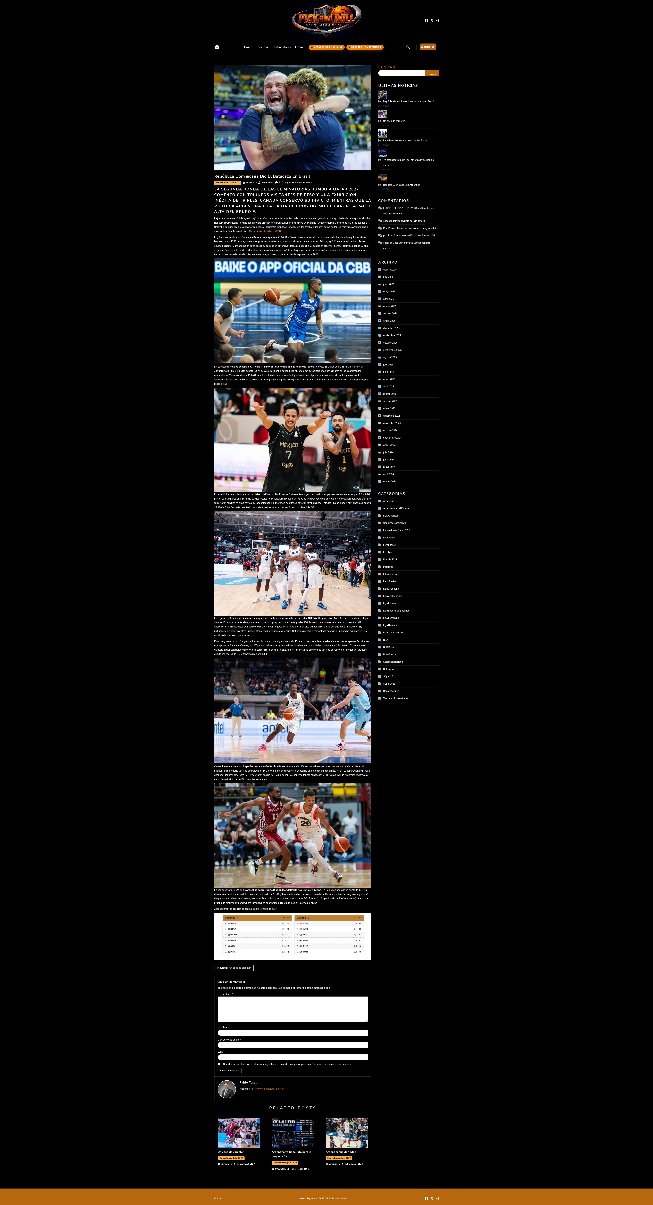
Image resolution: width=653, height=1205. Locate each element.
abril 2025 (388, 386)
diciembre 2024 (391, 415)
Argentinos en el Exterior (396, 508)
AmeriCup (388, 501)
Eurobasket (389, 545)
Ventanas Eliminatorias (395, 698)
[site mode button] (217, 47)
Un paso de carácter (231, 1152)
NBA (385, 640)
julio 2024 (388, 452)
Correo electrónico (229, 1039)
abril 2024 (388, 474)
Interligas (388, 566)
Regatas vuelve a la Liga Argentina (401, 185)
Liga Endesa (389, 603)
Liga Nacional (390, 625)
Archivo (300, 47)
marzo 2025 (389, 393)
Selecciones (389, 669)
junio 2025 (388, 372)
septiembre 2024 (392, 437)
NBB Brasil (388, 647)
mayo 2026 (389, 291)
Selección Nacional (302, 182)
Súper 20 (388, 676)
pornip (386, 235)
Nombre (223, 1027)
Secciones (263, 47)
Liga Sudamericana (393, 632)
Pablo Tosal (267, 182)
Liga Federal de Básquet (396, 610)
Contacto (219, 1198)
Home (248, 47)
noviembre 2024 (392, 423)
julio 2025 (388, 364)
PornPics (388, 228)
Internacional (390, 574)
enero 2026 (389, 320)
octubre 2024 (390, 430)
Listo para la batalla (414, 221)
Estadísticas (282, 47)
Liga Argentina (391, 588)
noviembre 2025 (392, 335)
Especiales (389, 537)
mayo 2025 (389, 379)
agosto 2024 (390, 445)
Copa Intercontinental (394, 523)
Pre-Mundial (389, 654)
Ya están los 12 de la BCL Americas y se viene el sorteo (408, 163)
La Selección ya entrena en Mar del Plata (405, 140)
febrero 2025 (390, 401)
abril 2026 (388, 299)
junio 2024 (388, 459)
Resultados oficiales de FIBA (265, 231)
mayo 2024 (389, 467)
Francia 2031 (390, 559)
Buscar (387, 67)
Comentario (225, 994)
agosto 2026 (390, 269)
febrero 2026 (390, 313)
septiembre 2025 (392, 350)
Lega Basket (390, 581)
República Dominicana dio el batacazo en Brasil (408, 101)
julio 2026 (388, 277)
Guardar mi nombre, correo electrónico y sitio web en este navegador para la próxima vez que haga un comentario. (287, 1064)
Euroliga (387, 552)
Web (220, 1051)
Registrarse (427, 46)
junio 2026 (388, 284)
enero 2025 (389, 408)
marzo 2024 (389, 481)
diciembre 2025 (391, 328)
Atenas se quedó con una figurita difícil (417, 228)
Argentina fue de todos (341, 1152)
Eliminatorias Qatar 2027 (227, 182)
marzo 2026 (389, 306)
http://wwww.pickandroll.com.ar (266, 1088)
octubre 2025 (390, 342)
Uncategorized (391, 691)
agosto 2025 (390, 357)
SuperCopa (389, 683)
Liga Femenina (391, 618)
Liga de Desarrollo (392, 596)
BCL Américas (390, 515)
